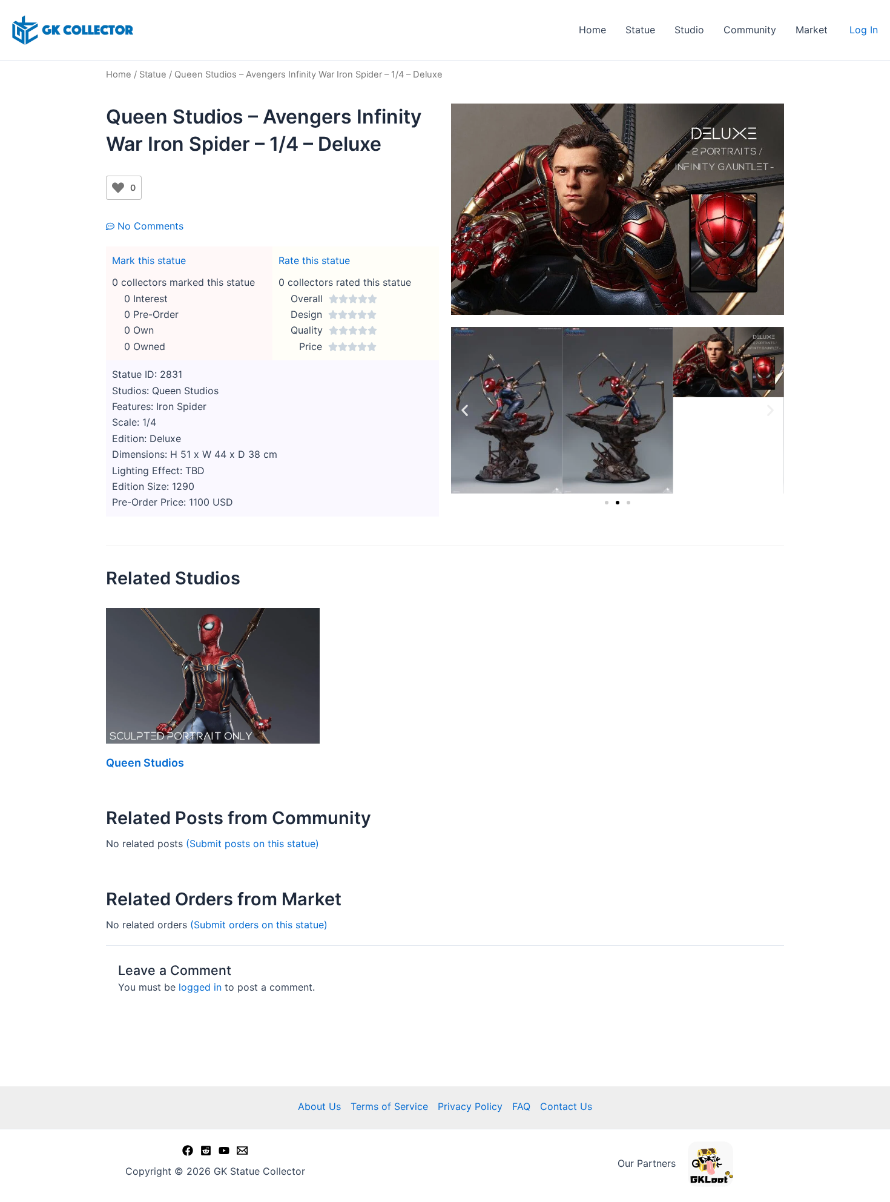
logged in (200, 987)
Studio (689, 30)
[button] (464, 410)
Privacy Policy (470, 1106)
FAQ (521, 1106)
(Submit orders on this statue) (259, 925)
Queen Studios (145, 762)
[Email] (242, 1150)
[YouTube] (224, 1150)
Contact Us (566, 1106)
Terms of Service (389, 1106)
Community (750, 30)
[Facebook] (187, 1150)
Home (592, 30)
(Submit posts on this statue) (252, 843)
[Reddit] (205, 1150)
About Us (319, 1106)
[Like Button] (118, 188)
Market (812, 30)
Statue (640, 30)
